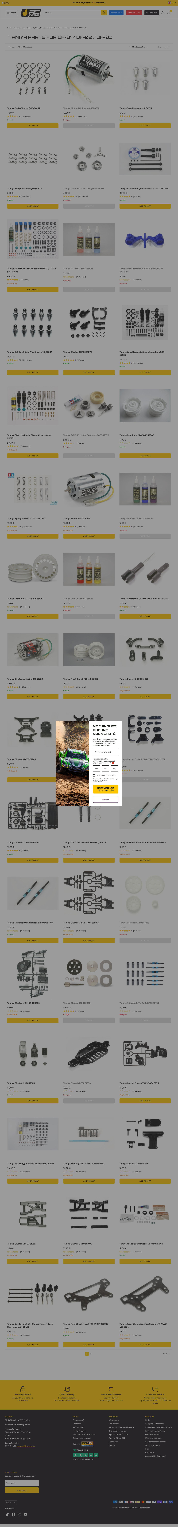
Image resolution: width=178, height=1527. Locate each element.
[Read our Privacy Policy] (117, 779)
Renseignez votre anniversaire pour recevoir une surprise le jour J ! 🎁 (104, 761)
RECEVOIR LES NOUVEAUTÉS (105, 789)
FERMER (105, 799)
